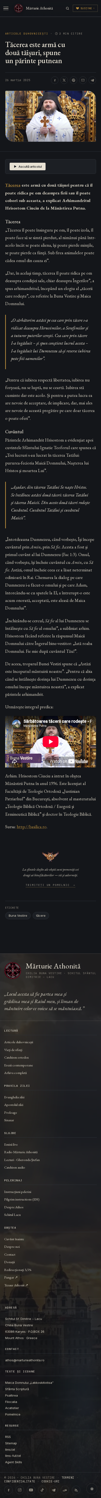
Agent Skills (13, 1462)
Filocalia (11, 1402)
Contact (9, 1254)
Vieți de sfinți (13, 1049)
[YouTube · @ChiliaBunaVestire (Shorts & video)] (31, 1490)
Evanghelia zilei (14, 1097)
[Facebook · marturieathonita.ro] (8, 1490)
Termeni (68, 1477)
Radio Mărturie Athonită (21, 1152)
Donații (9, 1262)
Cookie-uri (51, 1481)
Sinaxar (9, 1120)
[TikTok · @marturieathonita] (42, 1490)
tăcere (41, 915)
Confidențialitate (19, 1481)
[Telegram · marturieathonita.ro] (53, 1490)
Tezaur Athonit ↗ (16, 1285)
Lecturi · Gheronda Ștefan (22, 1159)
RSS (8, 1437)
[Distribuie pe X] (64, 80)
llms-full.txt (13, 1456)
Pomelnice (12, 1414)
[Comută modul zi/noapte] (91, 1488)
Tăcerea (12, 185)
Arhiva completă (15, 1072)
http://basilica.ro (32, 827)
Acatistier (12, 1408)
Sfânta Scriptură (17, 1389)
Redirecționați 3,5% (17, 1269)
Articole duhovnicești (26, 33)
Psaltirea (11, 1395)
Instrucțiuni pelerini (17, 1191)
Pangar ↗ (11, 1277)
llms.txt (10, 1449)
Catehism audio (14, 1167)
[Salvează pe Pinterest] (73, 80)
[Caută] (67, 8)
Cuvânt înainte (14, 1239)
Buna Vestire (18, 915)
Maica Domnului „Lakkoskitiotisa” (29, 1382)
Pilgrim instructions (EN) (21, 1199)
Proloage (10, 1112)
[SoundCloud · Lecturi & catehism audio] (65, 1490)
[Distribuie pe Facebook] (54, 80)
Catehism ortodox (16, 1057)
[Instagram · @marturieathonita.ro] (20, 1490)
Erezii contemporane (18, 1065)
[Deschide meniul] (6, 8)
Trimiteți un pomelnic (51, 885)
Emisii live (11, 1144)
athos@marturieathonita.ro (24, 1360)
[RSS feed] (76, 1490)
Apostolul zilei (13, 1104)
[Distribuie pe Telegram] (92, 80)
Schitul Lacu (12, 1214)
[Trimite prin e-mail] (83, 80)
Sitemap (11, 1443)
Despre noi (12, 1246)
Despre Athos (13, 1207)
